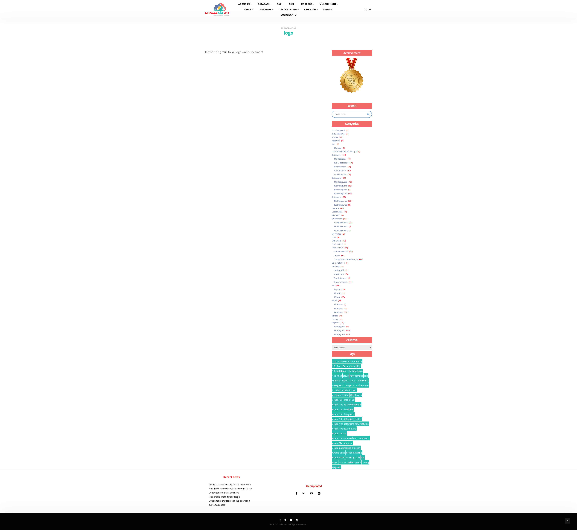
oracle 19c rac (339, 433)
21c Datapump (338, 133)
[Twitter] (304, 493)
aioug (346, 375)
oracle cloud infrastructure (346, 259)
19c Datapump (340, 204)
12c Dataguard (340, 185)
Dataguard (336, 178)
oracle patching (354, 452)
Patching (310, 9)
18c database (349, 366)
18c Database (340, 166)
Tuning (327, 9)
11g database (339, 361)
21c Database (340, 174)
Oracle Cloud (288, 9)
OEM (334, 237)
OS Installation (338, 262)
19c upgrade (339, 334)
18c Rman (338, 308)
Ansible (335, 137)
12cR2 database (341, 162)
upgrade (336, 467)
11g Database (340, 158)
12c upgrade (339, 326)
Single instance (341, 282)
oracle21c (364, 438)
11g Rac (337, 289)
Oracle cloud (338, 452)
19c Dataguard (340, 193)
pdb (358, 457)
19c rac (337, 297)
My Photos (336, 233)
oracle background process (346, 447)
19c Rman (338, 312)
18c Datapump (340, 201)
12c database (355, 361)
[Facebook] (297, 493)
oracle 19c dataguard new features (350, 423)
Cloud (352, 380)
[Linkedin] (319, 493)
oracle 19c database (342, 409)
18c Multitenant (341, 226)
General (335, 208)
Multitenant (327, 4)
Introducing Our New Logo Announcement (234, 52)
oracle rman (338, 457)
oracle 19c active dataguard (346, 404)
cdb (366, 375)
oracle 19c (348, 399)
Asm (291, 4)
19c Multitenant (341, 230)
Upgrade (306, 4)
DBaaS (337, 255)
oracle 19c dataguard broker (347, 418)
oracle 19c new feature (344, 428)
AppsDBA (336, 140)
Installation (337, 390)
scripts (342, 462)
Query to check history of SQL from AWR (230, 484)
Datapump (265, 9)
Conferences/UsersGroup (344, 151)
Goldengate (288, 14)
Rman (247, 9)
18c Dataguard (340, 189)
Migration (336, 215)
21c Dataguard (338, 130)
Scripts (335, 315)
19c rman (337, 375)
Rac (279, 4)
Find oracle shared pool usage (224, 496)
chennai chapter (340, 380)
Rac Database (340, 278)
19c (359, 366)
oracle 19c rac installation (345, 438)
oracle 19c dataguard (343, 414)
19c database (340, 170)
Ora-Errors (336, 240)
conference (362, 380)
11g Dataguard (340, 181)
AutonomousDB (341, 251)
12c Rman (338, 304)
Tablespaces (354, 462)
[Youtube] (312, 493)
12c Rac (337, 293)
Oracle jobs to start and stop (224, 492)
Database (264, 4)
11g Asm (337, 148)
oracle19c (337, 399)
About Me (244, 4)
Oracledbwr (282, 524)
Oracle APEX (337, 244)
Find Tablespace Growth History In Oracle (230, 488)
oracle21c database (342, 442)
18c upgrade (339, 330)
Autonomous (356, 375)
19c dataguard (355, 370)
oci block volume (340, 394)
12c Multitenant (341, 222)
